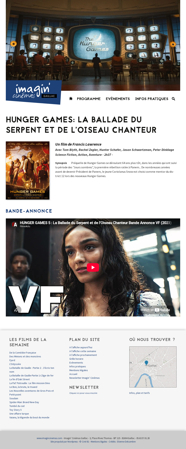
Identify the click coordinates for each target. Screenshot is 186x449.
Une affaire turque (19, 413)
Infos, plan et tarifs (139, 393)
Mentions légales (78, 370)
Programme (89, 99)
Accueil (73, 374)
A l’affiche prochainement (83, 355)
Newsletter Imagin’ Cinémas (84, 377)
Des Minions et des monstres (25, 356)
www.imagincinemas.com (49, 438)
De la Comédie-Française (22, 352)
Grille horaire (76, 358)
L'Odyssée (15, 364)
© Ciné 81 (84, 441)
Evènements (118, 99)
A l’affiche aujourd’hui (80, 347)
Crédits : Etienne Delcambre (122, 441)
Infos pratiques (151, 99)
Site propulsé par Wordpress (64, 441)
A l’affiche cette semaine (82, 351)
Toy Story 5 (15, 409)
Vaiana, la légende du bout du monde (29, 417)
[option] (93, 45)
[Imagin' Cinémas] (35, 103)
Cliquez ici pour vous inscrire (83, 393)
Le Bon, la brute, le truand (23, 387)
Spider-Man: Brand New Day (24, 402)
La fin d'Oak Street (19, 379)
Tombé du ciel (17, 406)
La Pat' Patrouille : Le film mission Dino (29, 383)
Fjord (12, 360)
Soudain (13, 398)
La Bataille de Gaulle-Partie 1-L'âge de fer (31, 375)
